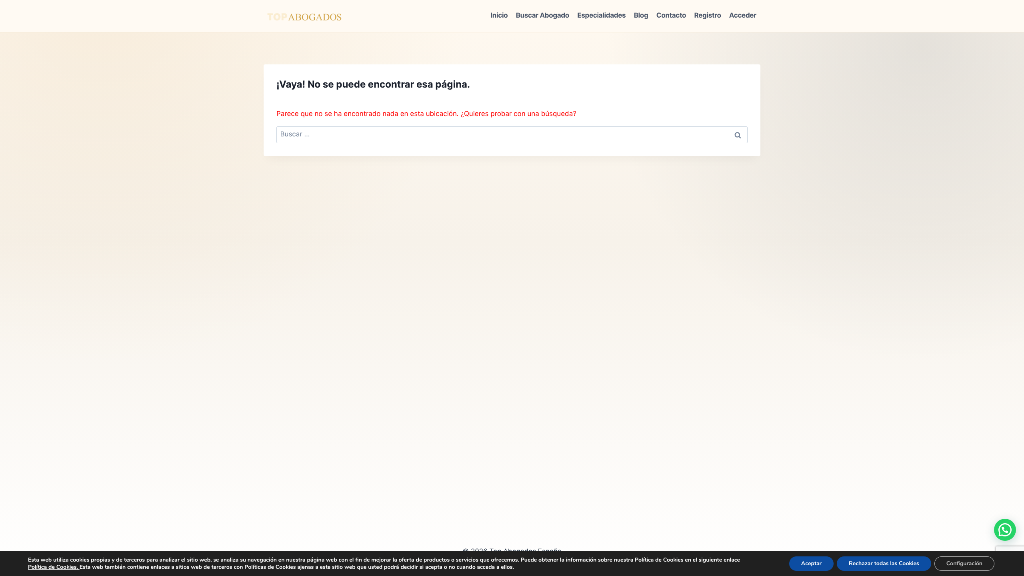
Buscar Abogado (542, 16)
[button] (1005, 530)
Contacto (671, 16)
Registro (707, 16)
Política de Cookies (52, 567)
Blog (641, 16)
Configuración (964, 563)
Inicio (499, 16)
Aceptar (811, 563)
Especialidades (601, 16)
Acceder (742, 16)
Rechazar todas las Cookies (884, 563)
